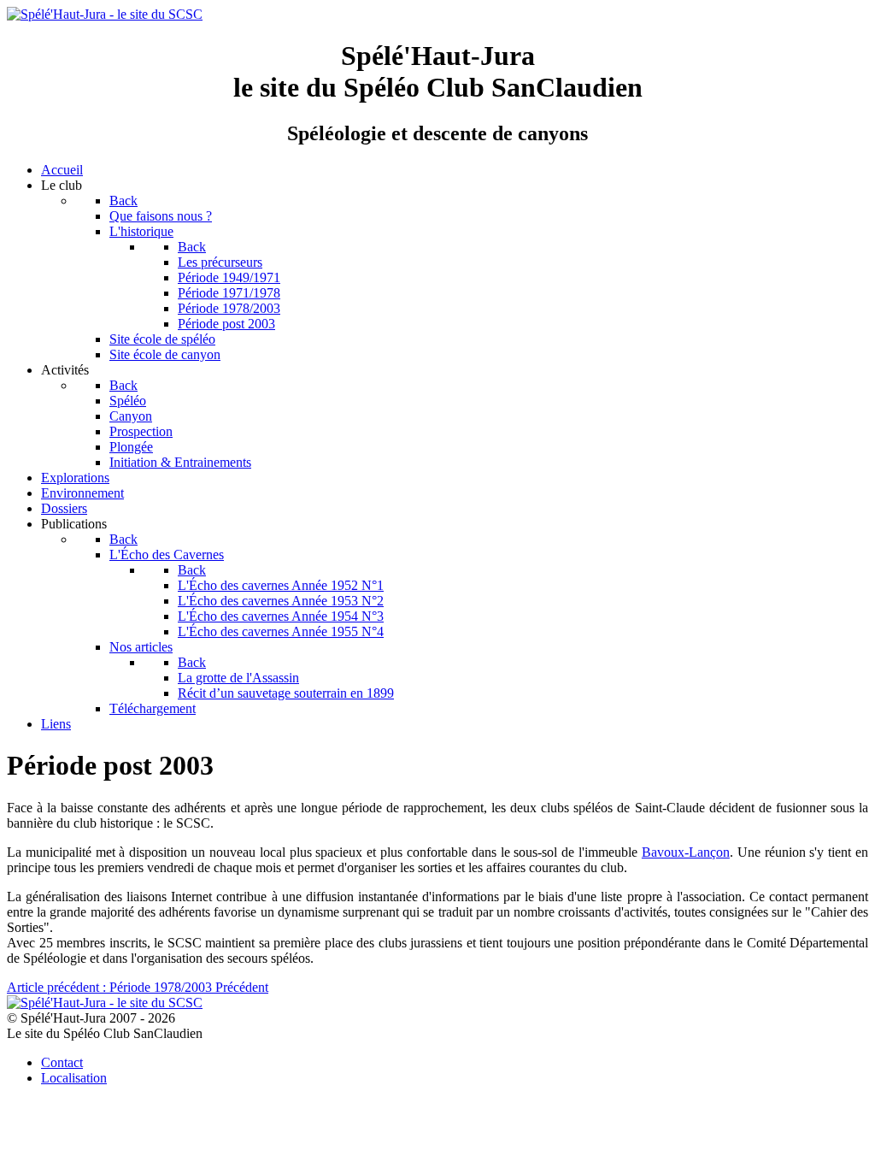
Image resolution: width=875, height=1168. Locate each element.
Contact (62, 1062)
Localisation (74, 1078)
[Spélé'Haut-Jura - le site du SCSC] (105, 14)
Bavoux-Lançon (686, 852)
